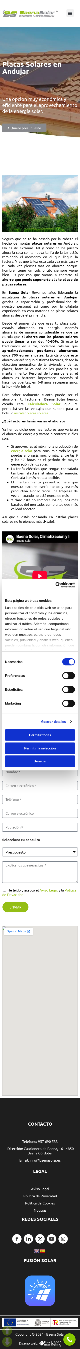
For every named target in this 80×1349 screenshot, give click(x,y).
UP (7, 1331)
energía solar (21, 450)
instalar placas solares (31, 413)
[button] (70, 13)
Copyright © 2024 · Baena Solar (40, 1334)
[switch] (68, 675)
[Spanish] (43, 1250)
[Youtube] (51, 1239)
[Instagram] (63, 1239)
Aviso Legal (49, 890)
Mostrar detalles (53, 721)
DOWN (7, 1342)
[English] (37, 1250)
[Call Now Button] (69, 1339)
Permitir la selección (40, 748)
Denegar (40, 761)
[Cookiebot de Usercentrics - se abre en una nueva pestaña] (56, 585)
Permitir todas (40, 735)
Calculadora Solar (44, 403)
